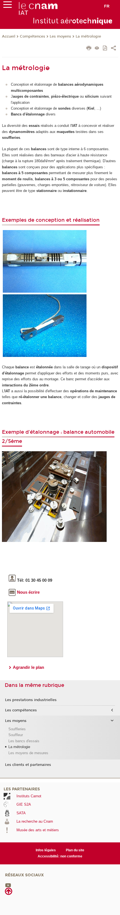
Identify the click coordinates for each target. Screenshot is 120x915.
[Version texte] (97, 48)
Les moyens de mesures (28, 753)
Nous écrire (28, 592)
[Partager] (113, 48)
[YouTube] (8, 885)
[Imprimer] (89, 48)
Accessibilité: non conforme (60, 856)
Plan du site (75, 850)
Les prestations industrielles (31, 700)
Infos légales (46, 850)
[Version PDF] (105, 48)
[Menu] (7, 5)
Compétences (32, 36)
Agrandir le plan (28, 667)
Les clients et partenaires (28, 765)
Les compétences (21, 710)
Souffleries (17, 729)
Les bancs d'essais (23, 741)
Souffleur (15, 735)
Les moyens (60, 36)
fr (106, 6)
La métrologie (88, 36)
